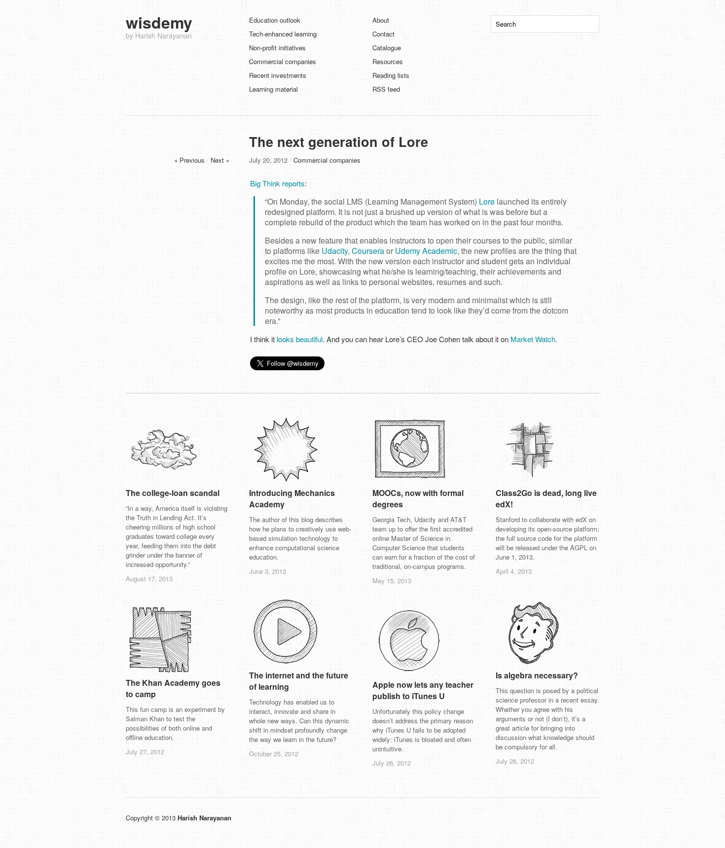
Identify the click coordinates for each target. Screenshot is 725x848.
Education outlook (274, 20)
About (380, 20)
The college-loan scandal (172, 492)
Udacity (335, 250)
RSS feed (386, 89)
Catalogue (386, 47)
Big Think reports (277, 183)
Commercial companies (282, 61)
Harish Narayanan (204, 817)
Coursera (368, 250)
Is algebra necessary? (537, 675)
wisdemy (159, 22)
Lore (487, 201)
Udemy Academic (426, 250)
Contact (383, 33)
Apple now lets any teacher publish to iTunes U (422, 690)
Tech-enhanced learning (283, 33)
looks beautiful (300, 339)
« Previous (189, 160)
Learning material (273, 89)
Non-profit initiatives (277, 47)
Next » (220, 160)
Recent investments (277, 75)
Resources (387, 61)
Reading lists (390, 75)
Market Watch (532, 339)
